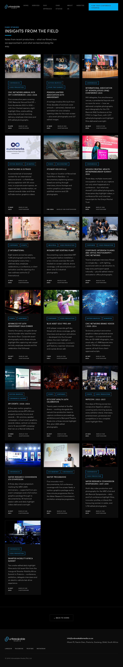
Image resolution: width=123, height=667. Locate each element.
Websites (80, 5)
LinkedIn (8, 648)
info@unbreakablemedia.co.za (80, 638)
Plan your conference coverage (101, 7)
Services (36, 5)
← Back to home (61, 618)
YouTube (30, 648)
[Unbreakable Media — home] (12, 7)
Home (26, 5)
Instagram (41, 648)
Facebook (19, 648)
